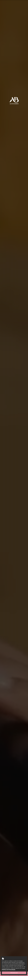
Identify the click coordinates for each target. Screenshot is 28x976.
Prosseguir (14, 972)
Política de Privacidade (8, 969)
